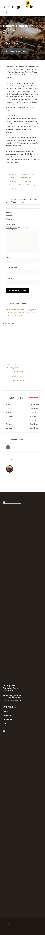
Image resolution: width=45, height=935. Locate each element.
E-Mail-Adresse (11, 267)
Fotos (12, 459)
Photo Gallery (11, 224)
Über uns (6, 711)
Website (9, 278)
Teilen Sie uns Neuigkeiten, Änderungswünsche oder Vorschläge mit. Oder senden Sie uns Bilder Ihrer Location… (21, 312)
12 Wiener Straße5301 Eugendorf (9, 31)
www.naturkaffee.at (17, 380)
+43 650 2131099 (17, 372)
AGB (4, 724)
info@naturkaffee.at (17, 376)
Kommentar (10, 230)
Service (9, 215)
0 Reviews (22, 37)
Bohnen (9, 212)
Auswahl (9, 218)
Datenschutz (7, 719)
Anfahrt (13, 385)
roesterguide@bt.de (14, 700)
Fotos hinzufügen (12, 43)
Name (8, 257)
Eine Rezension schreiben (16, 51)
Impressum (7, 716)
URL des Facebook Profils (8, 447)
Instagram (9, 928)
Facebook (5, 928)
